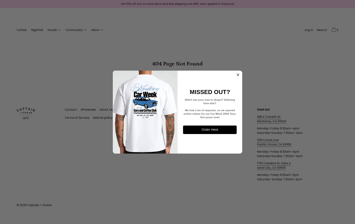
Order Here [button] (210, 129)
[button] (237, 74)
